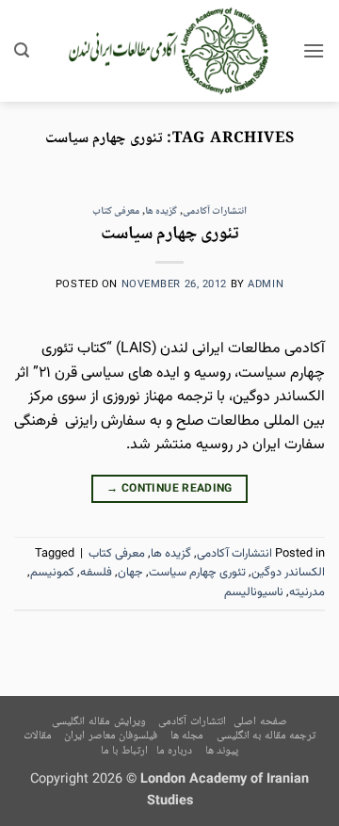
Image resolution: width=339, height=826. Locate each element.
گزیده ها (161, 211)
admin (265, 285)
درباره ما (174, 751)
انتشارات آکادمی (215, 211)
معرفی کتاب (116, 211)
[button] (313, 50)
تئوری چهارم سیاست (170, 234)
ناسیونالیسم (253, 592)
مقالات (38, 736)
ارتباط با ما (124, 751)
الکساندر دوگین (288, 572)
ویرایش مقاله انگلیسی (98, 722)
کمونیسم (52, 572)
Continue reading (169, 488)
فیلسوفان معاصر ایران (110, 736)
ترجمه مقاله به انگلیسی (266, 736)
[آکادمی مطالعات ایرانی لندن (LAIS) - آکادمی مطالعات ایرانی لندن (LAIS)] (170, 51)
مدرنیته (307, 592)
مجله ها (187, 736)
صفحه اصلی (260, 722)
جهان (130, 572)
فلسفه (96, 572)
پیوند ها (222, 751)
